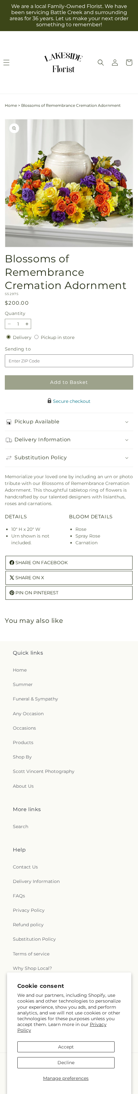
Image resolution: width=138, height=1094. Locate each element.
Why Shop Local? (32, 968)
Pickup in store (57, 337)
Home (11, 105)
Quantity (15, 313)
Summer (23, 684)
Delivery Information (36, 881)
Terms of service (31, 954)
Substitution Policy (34, 939)
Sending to (27, 349)
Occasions (24, 728)
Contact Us (25, 867)
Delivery (23, 337)
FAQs (19, 896)
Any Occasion (28, 714)
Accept (66, 1047)
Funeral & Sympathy (35, 699)
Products (23, 742)
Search (20, 826)
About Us (23, 786)
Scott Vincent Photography (43, 771)
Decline (65, 1062)
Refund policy (28, 925)
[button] (101, 62)
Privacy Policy (29, 910)
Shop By (22, 757)
